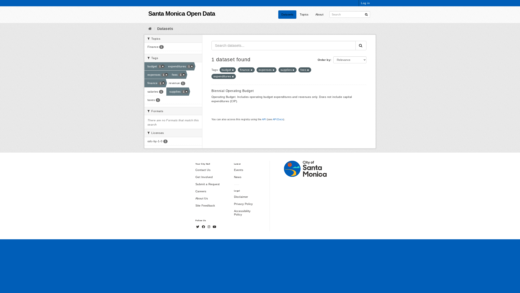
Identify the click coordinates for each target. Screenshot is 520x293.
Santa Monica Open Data (181, 13)
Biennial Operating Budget (232, 91)
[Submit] (366, 14)
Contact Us (202, 170)
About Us (201, 198)
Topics (304, 14)
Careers (200, 191)
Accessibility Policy (242, 212)
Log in (365, 3)
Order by (324, 59)
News (238, 177)
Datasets (287, 14)
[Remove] (233, 70)
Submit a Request (207, 184)
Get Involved (204, 177)
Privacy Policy (243, 204)
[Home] (150, 29)
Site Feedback (205, 205)
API (264, 119)
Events (238, 170)
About (319, 14)
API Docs (278, 119)
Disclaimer (241, 196)
